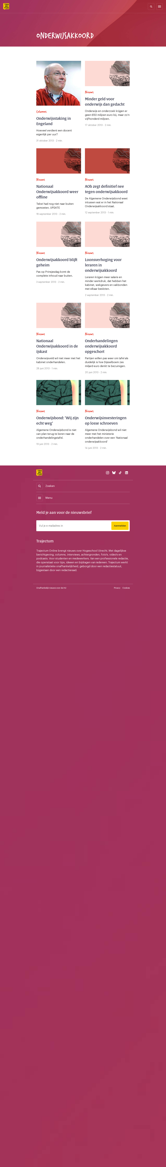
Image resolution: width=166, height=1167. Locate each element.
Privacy (117, 588)
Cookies (126, 588)
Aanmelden (120, 526)
